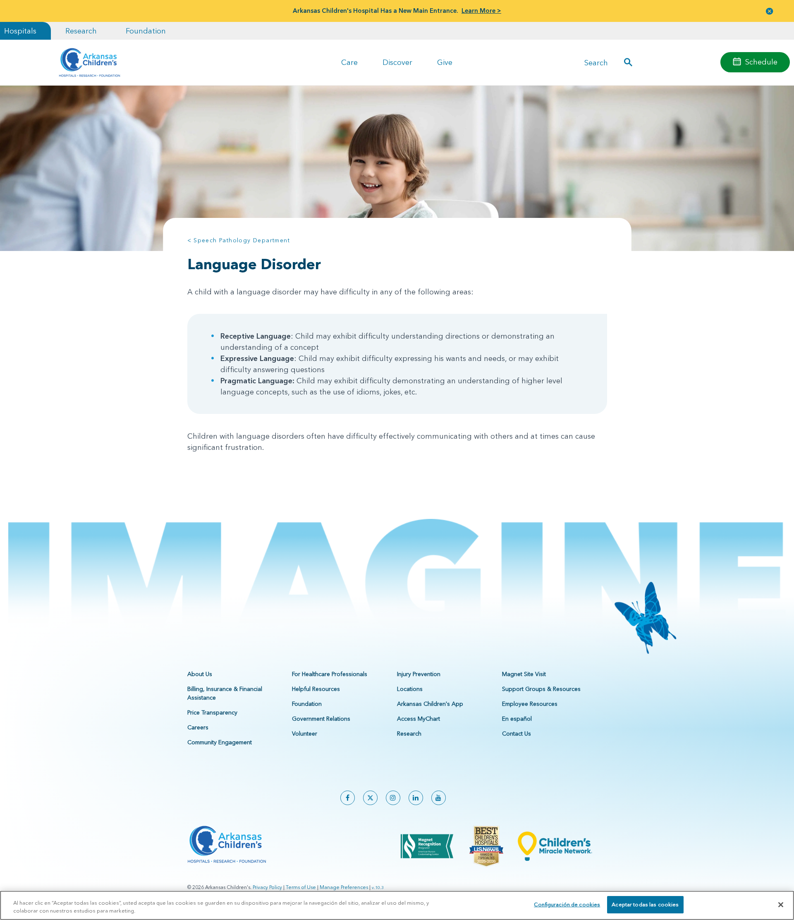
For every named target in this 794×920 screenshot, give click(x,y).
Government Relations (321, 718)
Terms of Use (301, 887)
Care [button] (349, 62)
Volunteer (304, 733)
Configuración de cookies (567, 904)
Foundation (146, 31)
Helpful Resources (316, 689)
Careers (197, 727)
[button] (769, 11)
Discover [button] (397, 62)
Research (81, 31)
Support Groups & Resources (541, 689)
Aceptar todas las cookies (645, 904)
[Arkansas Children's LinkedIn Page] (416, 798)
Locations (410, 689)
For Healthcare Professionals (329, 674)
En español (517, 718)
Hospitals (20, 31)
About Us (199, 674)
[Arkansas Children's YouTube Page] (438, 798)
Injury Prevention (418, 674)
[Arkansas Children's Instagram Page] (393, 798)
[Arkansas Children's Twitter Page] (370, 798)
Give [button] (444, 62)
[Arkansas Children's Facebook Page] (347, 798)
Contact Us (516, 733)
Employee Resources (529, 703)
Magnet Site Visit (524, 674)
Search (596, 62)
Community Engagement (219, 742)
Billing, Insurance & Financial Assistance (224, 693)
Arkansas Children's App (430, 703)
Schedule (761, 62)
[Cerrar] (781, 905)
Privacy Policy (267, 887)
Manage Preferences (344, 887)
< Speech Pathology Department (238, 240)
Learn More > (481, 10)
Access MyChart (418, 718)
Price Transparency (212, 712)
